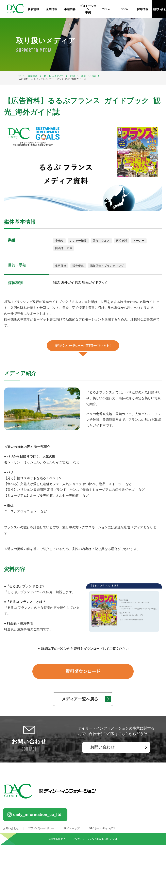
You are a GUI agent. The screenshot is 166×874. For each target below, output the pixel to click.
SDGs (124, 9)
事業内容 (70, 9)
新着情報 (33, 9)
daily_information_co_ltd (37, 814)
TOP (18, 76)
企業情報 (51, 9)
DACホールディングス (102, 828)
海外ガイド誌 (88, 76)
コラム (106, 9)
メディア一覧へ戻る (80, 699)
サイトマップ (72, 828)
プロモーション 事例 (88, 9)
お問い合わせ (102, 747)
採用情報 (142, 9)
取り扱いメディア (54, 76)
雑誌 (72, 76)
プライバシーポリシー (41, 828)
